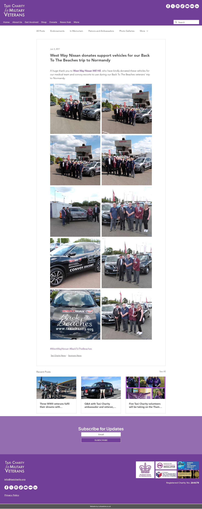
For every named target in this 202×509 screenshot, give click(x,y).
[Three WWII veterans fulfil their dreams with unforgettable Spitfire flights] (56, 388)
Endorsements (57, 31)
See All (163, 371)
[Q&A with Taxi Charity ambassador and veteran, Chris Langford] (101, 388)
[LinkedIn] (197, 6)
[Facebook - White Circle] (6, 487)
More (142, 31)
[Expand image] (75, 109)
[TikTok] (182, 6)
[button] (17, 22)
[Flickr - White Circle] (192, 6)
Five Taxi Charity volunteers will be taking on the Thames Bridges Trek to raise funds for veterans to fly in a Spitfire (145, 405)
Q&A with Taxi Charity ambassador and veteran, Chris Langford (99, 405)
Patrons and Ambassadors (101, 31)
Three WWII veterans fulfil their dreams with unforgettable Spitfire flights (56, 405)
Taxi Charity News (58, 355)
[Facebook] (168, 6)
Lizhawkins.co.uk (104, 506)
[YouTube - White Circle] (187, 6)
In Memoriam (76, 31)
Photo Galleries (126, 31)
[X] (173, 6)
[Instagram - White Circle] (178, 6)
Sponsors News (74, 355)
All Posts (40, 31)
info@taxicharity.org (14, 479)
